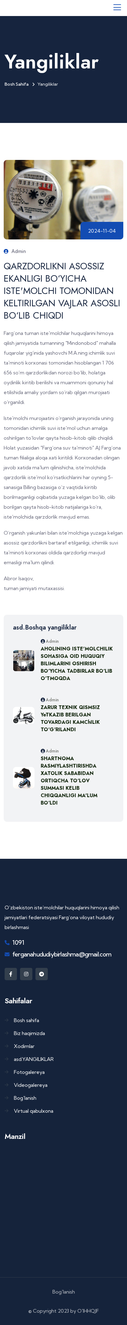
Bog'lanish (25, 1098)
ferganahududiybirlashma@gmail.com (62, 954)
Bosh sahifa (17, 84)
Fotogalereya (29, 1072)
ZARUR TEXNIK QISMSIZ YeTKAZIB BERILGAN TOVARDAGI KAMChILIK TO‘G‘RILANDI (70, 718)
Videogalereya (30, 1085)
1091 (18, 942)
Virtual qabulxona (33, 1111)
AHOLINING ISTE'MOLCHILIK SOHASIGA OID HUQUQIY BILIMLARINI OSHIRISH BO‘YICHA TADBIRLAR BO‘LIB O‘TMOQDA (77, 663)
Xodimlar (24, 1046)
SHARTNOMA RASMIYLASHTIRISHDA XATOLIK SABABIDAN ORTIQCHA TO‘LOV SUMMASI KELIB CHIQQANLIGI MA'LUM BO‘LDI (69, 780)
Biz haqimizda (29, 1033)
